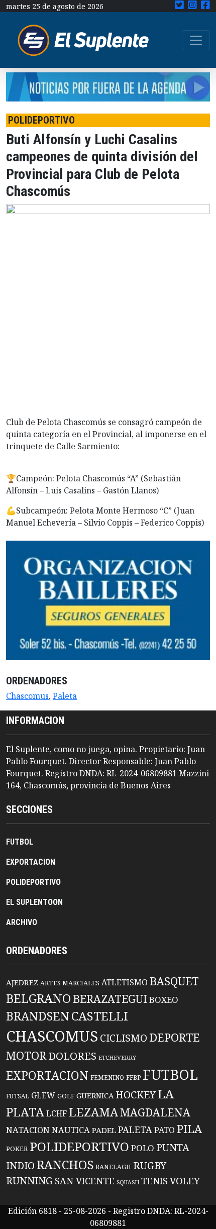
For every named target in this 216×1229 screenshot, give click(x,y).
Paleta (65, 695)
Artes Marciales (69, 982)
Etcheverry (117, 1057)
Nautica (71, 1130)
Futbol (170, 1074)
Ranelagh (113, 1167)
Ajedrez (22, 982)
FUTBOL (19, 842)
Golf (65, 1096)
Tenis (154, 1180)
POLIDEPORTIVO (33, 882)
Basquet (174, 981)
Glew (43, 1095)
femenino (107, 1077)
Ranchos (65, 1165)
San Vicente (85, 1181)
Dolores (72, 1056)
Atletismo (124, 982)
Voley (185, 1180)
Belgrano (38, 998)
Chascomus (27, 695)
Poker (17, 1149)
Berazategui (110, 998)
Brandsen (37, 1016)
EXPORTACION (30, 862)
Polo (142, 1148)
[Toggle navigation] (196, 40)
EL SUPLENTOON (34, 902)
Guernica (95, 1095)
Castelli (99, 1016)
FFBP (133, 1077)
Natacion (28, 1130)
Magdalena (155, 1112)
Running (29, 1180)
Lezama (93, 1112)
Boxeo (163, 999)
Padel (104, 1130)
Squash (128, 1182)
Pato (164, 1130)
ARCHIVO (21, 922)
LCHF (56, 1113)
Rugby (149, 1165)
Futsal (17, 1096)
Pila (189, 1128)
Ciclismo (123, 1038)
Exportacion (47, 1075)
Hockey (136, 1094)
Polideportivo (79, 1146)
